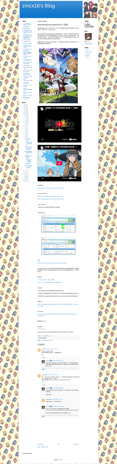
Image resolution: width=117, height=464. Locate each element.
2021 (25, 115)
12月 (26, 116)
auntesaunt (44, 374)
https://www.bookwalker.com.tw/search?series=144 (50, 196)
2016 (25, 181)
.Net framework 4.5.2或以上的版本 (46, 279)
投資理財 (25, 28)
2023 (25, 111)
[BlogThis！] (40, 338)
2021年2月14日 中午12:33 (58, 406)
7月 (26, 127)
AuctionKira (26, 41)
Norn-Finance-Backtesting (26, 74)
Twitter (87, 57)
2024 (25, 109)
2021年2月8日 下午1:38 (53, 374)
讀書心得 (25, 39)
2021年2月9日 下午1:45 (57, 399)
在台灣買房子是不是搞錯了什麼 (27, 24)
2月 (26, 137)
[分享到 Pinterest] (45, 338)
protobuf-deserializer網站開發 (27, 89)
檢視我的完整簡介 (89, 43)
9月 (26, 122)
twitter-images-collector (26, 98)
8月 (26, 124)
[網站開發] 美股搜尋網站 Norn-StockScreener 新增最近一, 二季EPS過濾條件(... (28, 159)
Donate (87, 55)
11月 (26, 118)
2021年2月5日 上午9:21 (52, 349)
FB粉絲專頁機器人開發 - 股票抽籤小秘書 (27, 53)
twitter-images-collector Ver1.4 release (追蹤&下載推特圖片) (28, 142)
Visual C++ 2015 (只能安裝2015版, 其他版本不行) (50, 282)
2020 (25, 172)
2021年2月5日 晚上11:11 (58, 360)
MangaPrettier (26, 65)
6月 (26, 128)
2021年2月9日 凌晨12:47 (58, 388)
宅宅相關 (25, 26)
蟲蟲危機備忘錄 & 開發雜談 (27, 37)
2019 (25, 175)
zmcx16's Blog (38, 6)
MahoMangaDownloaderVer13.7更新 (28, 167)
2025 (25, 107)
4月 (26, 133)
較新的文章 (40, 444)
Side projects (89, 52)
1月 (26, 170)
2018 (25, 177)
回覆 (43, 354)
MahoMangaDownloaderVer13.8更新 (28, 148)
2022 (25, 113)
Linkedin (88, 53)
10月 (26, 120)
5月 (26, 131)
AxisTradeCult (26, 43)
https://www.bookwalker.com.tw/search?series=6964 (50, 199)
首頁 (58, 444)
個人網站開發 (26, 35)
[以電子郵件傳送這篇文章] (39, 338)
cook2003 (44, 349)
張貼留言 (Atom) (44, 447)
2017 (25, 179)
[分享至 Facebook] (44, 338)
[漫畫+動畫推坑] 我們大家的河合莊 (28, 153)
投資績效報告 (26, 30)
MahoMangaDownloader (47, 340)
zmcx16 (48, 360)
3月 (26, 135)
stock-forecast (26, 95)
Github (87, 50)
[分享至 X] (42, 338)
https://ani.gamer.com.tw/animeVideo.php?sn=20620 (51, 188)
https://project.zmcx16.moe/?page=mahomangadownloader (52, 263)
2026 (25, 105)
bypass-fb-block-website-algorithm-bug (27, 46)
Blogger (61, 459)
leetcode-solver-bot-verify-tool (27, 60)
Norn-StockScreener (26, 80)
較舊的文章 (76, 444)
